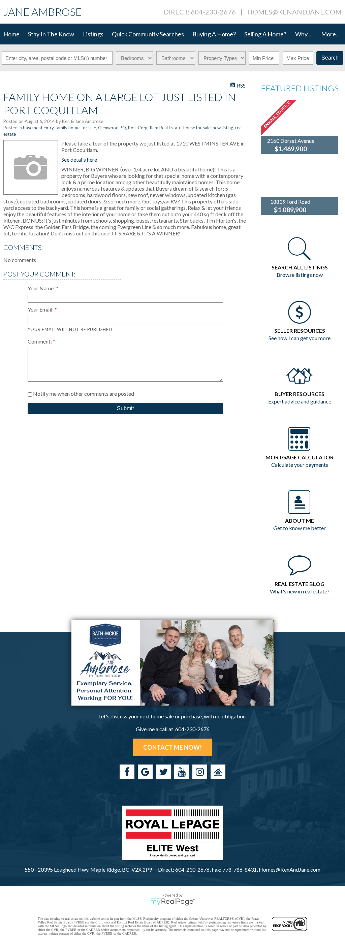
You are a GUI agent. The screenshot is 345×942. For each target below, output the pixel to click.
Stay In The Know (51, 34)
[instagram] (199, 772)
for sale (89, 127)
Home (11, 34)
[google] (145, 772)
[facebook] (127, 772)
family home (68, 127)
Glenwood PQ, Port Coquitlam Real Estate (139, 127)
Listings (93, 34)
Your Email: (41, 309)
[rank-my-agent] (218, 772)
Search (330, 58)
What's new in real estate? (300, 591)
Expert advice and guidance (299, 401)
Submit (125, 408)
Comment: (40, 341)
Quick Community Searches (148, 34)
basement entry (38, 127)
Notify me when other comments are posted (83, 393)
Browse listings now (300, 274)
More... (330, 34)
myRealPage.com (172, 902)
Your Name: (42, 288)
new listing (223, 127)
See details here (79, 159)
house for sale (197, 127)
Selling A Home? (265, 34)
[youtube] (181, 772)
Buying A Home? (214, 34)
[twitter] (163, 772)
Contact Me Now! (172, 747)
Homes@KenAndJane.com (294, 12)
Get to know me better (299, 528)
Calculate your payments (299, 464)
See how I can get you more (300, 338)
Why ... (304, 34)
